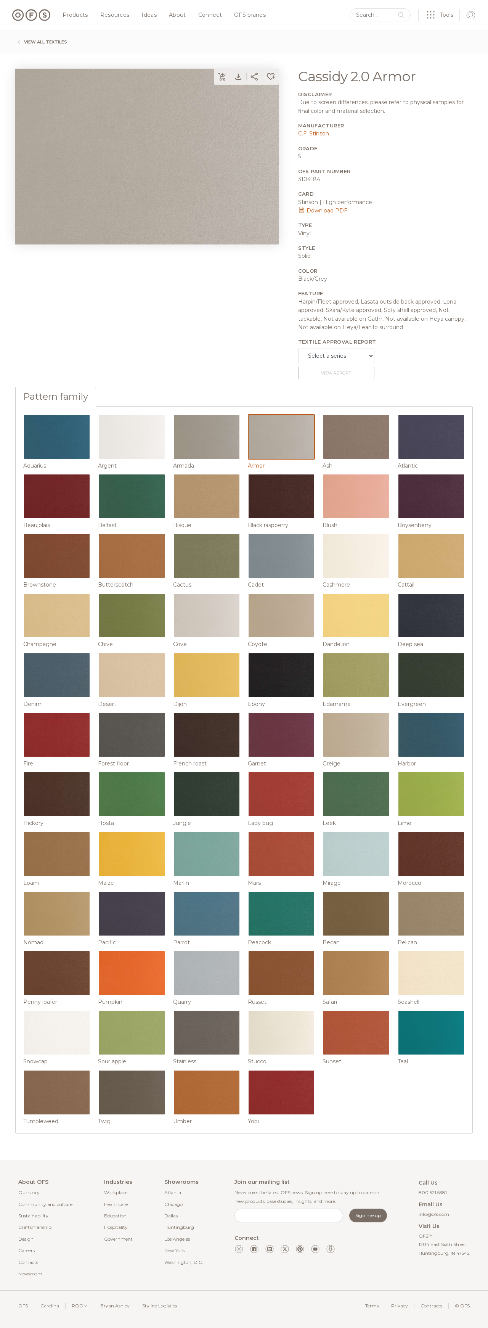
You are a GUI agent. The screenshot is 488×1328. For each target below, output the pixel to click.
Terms (372, 1306)
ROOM (80, 1306)
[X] (284, 1249)
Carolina (49, 1306)
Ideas (149, 15)
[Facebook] (254, 1249)
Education (115, 1216)
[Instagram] (239, 1249)
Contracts (431, 1306)
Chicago (173, 1204)
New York (174, 1250)
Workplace (115, 1192)
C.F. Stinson (313, 133)
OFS (23, 1306)
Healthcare (116, 1204)
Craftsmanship (34, 1227)
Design (26, 1239)
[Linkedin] (269, 1249)
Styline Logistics (159, 1306)
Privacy (399, 1306)
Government (118, 1239)
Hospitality (116, 1227)
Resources (115, 15)
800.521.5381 (433, 1192)
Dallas (171, 1216)
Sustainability (33, 1216)
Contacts (28, 1262)
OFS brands (250, 15)
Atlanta (172, 1192)
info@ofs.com (434, 1214)
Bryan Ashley (115, 1306)
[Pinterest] (300, 1249)
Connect (210, 15)
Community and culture (45, 1204)
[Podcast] (330, 1249)
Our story (29, 1192)
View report (336, 373)
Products (75, 15)
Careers (26, 1250)
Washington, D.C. (183, 1262)
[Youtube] (315, 1249)
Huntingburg (179, 1227)
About (177, 15)
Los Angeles (177, 1239)
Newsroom (30, 1274)
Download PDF (326, 210)
